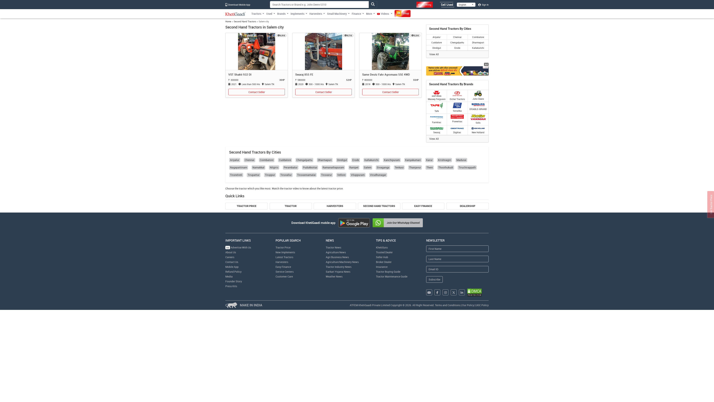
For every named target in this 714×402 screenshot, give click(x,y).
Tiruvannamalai (306, 175)
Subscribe (434, 279)
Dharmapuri (478, 42)
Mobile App (232, 267)
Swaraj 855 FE (304, 74)
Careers (229, 257)
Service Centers (285, 271)
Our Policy (468, 305)
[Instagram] (445, 292)
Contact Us (231, 262)
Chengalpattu (457, 42)
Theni (429, 167)
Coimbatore (478, 37)
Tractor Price (246, 206)
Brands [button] (281, 13)
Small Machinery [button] (337, 13)
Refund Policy (233, 271)
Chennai (457, 37)
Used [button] (269, 13)
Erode (457, 47)
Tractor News (333, 247)
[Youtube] (429, 292)
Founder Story (233, 281)
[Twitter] (454, 292)
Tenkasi (399, 167)
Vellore (341, 175)
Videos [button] (385, 13)
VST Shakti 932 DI (239, 74)
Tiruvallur (286, 175)
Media (229, 276)
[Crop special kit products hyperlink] (457, 70)
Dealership (467, 206)
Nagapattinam (238, 167)
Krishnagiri (444, 160)
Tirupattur (254, 175)
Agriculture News (336, 252)
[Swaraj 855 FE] (323, 51)
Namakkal (258, 167)
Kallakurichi (478, 47)
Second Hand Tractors (245, 21)
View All (434, 54)
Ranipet (353, 167)
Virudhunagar (378, 175)
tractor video (291, 188)
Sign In (485, 4)
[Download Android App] (354, 222)
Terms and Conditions (447, 305)
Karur (429, 160)
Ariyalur (436, 37)
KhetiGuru (382, 247)
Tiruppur (270, 175)
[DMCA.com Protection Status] (474, 292)
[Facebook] (437, 292)
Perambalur (291, 167)
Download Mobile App (239, 4)
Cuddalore (436, 42)
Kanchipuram (392, 160)
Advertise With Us (238, 247)
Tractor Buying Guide (388, 271)
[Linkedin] (462, 292)
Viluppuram (358, 175)
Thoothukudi (445, 167)
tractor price (335, 188)
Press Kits (231, 286)
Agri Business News (337, 257)
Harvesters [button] (315, 13)
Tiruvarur (326, 175)
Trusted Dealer (384, 252)
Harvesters (335, 206)
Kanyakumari (413, 160)
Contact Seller (256, 92)
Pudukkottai (310, 167)
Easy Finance (423, 206)
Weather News (334, 276)
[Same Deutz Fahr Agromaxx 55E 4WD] (390, 51)
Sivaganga (383, 167)
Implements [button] (297, 13)
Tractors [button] (256, 13)
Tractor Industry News (338, 267)
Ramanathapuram (333, 167)
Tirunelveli (236, 175)
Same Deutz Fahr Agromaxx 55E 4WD (386, 74)
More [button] (369, 13)
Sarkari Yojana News (338, 271)
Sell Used (447, 5)
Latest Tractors (284, 257)
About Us (230, 252)
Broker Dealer (384, 262)
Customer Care (284, 276)
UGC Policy (482, 305)
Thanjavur (415, 167)
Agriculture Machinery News (342, 262)
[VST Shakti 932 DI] (256, 51)
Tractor (291, 206)
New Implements (285, 252)
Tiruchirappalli (467, 167)
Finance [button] (356, 13)
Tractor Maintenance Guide (391, 276)
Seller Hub (382, 257)
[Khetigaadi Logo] (235, 13)
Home (228, 21)
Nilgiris (274, 167)
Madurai (461, 160)
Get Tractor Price (711, 204)
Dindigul (436, 47)
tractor (243, 188)
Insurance (381, 267)
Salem (367, 167)
